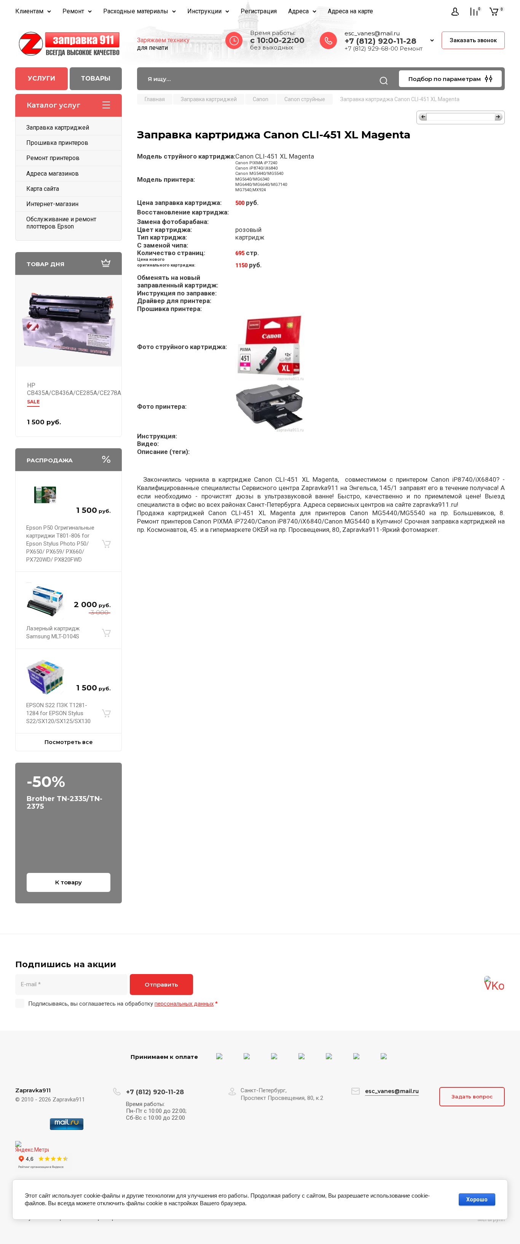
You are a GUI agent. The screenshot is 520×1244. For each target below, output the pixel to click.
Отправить (161, 984)
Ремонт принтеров (53, 158)
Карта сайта (42, 188)
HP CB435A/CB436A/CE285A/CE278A (74, 389)
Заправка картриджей (57, 127)
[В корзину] (106, 544)
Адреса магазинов (52, 173)
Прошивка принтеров (57, 142)
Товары (95, 78)
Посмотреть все (69, 742)
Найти (383, 80)
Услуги (41, 78)
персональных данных (184, 1003)
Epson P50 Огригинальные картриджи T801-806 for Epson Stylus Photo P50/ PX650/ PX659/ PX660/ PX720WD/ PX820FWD (60, 543)
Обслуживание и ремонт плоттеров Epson (61, 223)
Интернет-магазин (52, 204)
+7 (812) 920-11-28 (380, 41)
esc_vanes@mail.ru (372, 33)
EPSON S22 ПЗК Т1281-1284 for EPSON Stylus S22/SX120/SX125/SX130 (58, 713)
